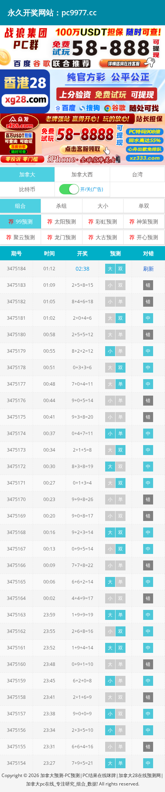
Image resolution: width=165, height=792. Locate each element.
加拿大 (27, 174)
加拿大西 (82, 174)
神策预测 (147, 221)
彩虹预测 (106, 221)
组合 (20, 205)
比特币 (27, 189)
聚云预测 (24, 237)
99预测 (24, 221)
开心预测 (147, 237)
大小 (102, 205)
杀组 (61, 205)
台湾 (137, 174)
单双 (144, 205)
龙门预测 (65, 237)
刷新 (148, 268)
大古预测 (106, 237)
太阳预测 (65, 221)
